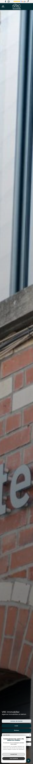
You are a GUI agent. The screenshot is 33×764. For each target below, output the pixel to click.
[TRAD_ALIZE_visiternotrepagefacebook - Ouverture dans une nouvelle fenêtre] (5, 1)
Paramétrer (13, 754)
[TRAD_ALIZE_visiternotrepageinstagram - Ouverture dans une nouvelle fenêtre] (9, 1)
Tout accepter (14, 758)
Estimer (16, 730)
